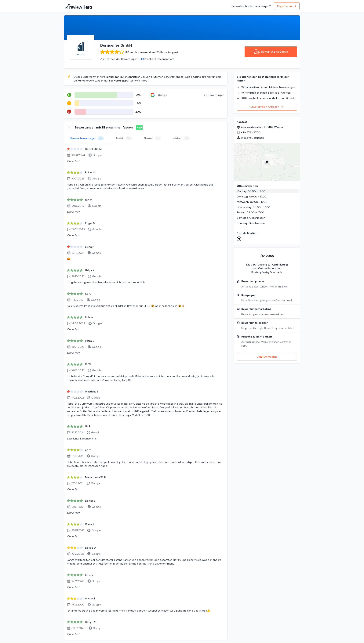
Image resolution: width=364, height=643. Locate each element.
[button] (267, 162)
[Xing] (239, 239)
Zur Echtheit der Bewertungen (118, 59)
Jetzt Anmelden (267, 356)
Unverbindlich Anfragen (264, 106)
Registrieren (284, 6)
